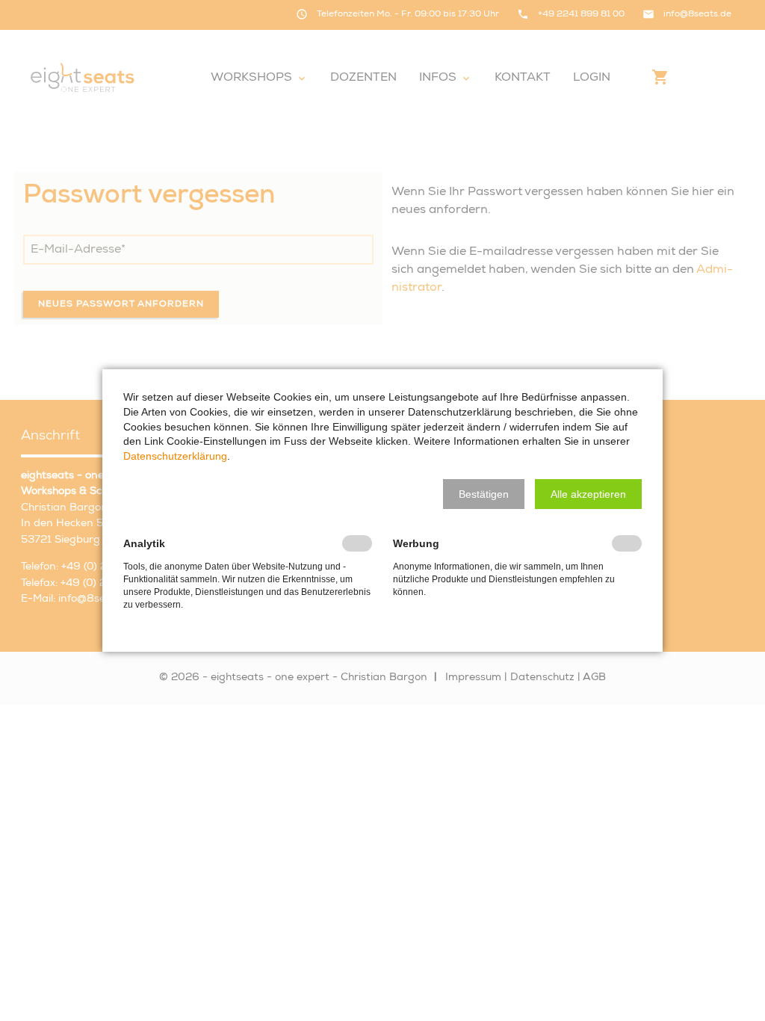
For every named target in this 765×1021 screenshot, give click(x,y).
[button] (483, 494)
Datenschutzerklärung (175, 456)
